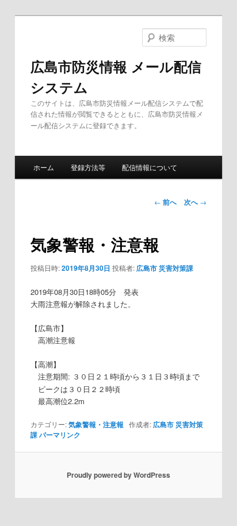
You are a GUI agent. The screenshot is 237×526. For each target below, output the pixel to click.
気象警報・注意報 (96, 424)
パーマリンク (60, 434)
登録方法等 (88, 167)
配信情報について (149, 167)
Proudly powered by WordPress (118, 475)
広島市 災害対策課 (164, 268)
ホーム (43, 167)
